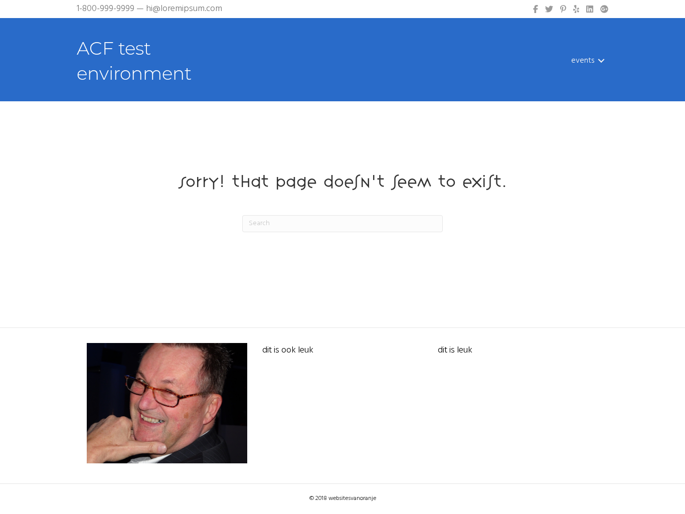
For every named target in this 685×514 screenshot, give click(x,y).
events (582, 60)
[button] (601, 61)
